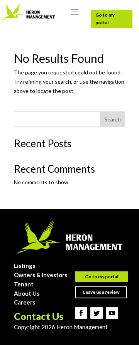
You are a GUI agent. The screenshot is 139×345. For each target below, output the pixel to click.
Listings (24, 265)
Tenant (24, 284)
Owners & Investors (40, 274)
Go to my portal (105, 18)
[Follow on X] (96, 313)
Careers (24, 302)
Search (112, 119)
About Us (26, 293)
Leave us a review (101, 292)
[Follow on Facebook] (81, 313)
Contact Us (39, 316)
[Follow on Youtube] (112, 313)
